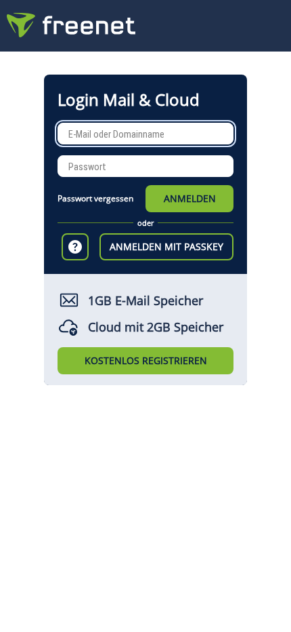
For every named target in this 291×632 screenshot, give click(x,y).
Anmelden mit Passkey (166, 246)
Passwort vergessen (95, 198)
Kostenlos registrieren (146, 360)
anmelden (190, 198)
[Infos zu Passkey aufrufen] (75, 246)
